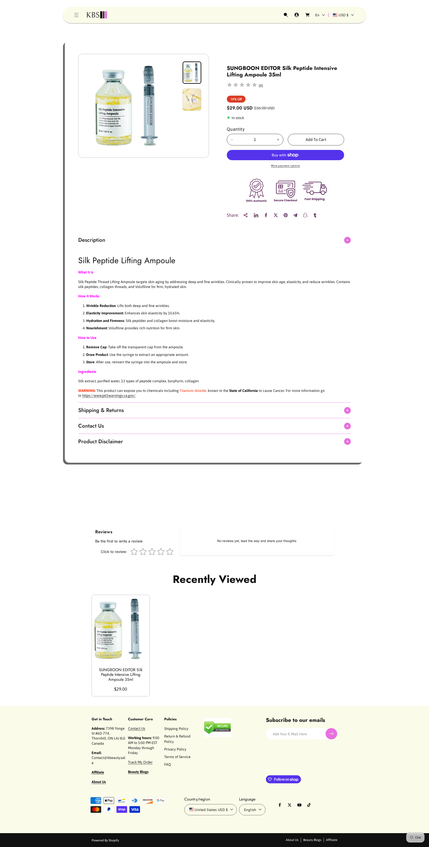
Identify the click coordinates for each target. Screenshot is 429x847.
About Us (292, 840)
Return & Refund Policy (177, 738)
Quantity (236, 129)
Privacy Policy (175, 749)
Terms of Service (177, 757)
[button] (76, 15)
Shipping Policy (176, 728)
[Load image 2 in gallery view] (192, 99)
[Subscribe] (331, 733)
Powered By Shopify (105, 840)
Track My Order (140, 762)
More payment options (285, 165)
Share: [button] (233, 215)
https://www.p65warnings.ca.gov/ (108, 395)
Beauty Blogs (312, 840)
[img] (242, 85)
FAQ (167, 764)
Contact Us (136, 728)
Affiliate (331, 840)
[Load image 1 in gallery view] (192, 72)
